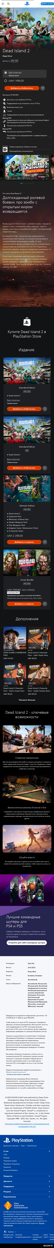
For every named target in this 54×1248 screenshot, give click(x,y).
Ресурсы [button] (7, 1191)
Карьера (7, 1158)
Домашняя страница (11, 1146)
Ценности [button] (8, 1181)
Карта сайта (46, 1236)
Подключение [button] (10, 1197)
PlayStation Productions (12, 1164)
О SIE (5, 1154)
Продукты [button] (8, 1176)
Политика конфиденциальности (23, 1236)
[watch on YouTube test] (42, 176)
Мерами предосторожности (16, 1072)
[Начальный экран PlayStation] (27, 3)
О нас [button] (6, 1151)
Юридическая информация (9, 1236)
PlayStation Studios (10, 1161)
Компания (7, 1167)
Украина (11, 1232)
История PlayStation (11, 1170)
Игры (23, 1146)
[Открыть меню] (3, 4)
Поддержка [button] (9, 1186)
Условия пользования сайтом (37, 1237)
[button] (27, 167)
